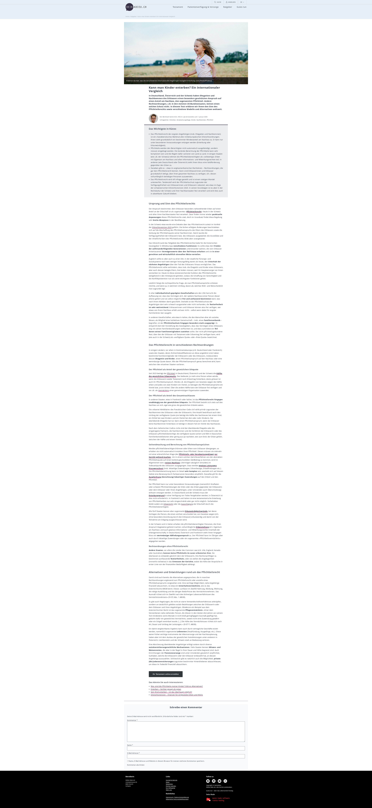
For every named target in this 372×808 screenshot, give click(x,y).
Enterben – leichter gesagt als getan (166, 689)
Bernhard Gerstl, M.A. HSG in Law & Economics (179, 117)
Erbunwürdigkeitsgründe (196, 511)
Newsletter (169, 784)
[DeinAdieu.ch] (136, 7)
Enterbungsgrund (156, 495)
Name (130, 745)
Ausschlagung (187, 504)
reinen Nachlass (172, 462)
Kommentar (132, 720)
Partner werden (171, 786)
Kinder (193, 120)
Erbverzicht (168, 504)
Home (127, 16)
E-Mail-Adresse (133, 753)
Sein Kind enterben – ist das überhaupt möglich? (171, 692)
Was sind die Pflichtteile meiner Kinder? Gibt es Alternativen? (177, 686)
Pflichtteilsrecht (194, 211)
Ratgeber (133, 16)
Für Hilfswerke (170, 788)
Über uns (169, 790)
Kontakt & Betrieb (171, 780)
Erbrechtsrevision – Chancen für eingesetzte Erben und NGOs (177, 695)
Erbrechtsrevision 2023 (162, 227)
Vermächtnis (163, 390)
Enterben (173, 120)
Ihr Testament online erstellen (166, 674)
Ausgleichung (155, 477)
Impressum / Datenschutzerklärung (177, 797)
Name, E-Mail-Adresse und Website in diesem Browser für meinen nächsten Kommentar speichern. (167, 761)
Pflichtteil (210, 120)
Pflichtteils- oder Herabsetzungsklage (196, 454)
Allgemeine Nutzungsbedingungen (177, 799)
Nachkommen (201, 120)
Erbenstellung (202, 527)
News (167, 782)
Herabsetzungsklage (183, 120)
